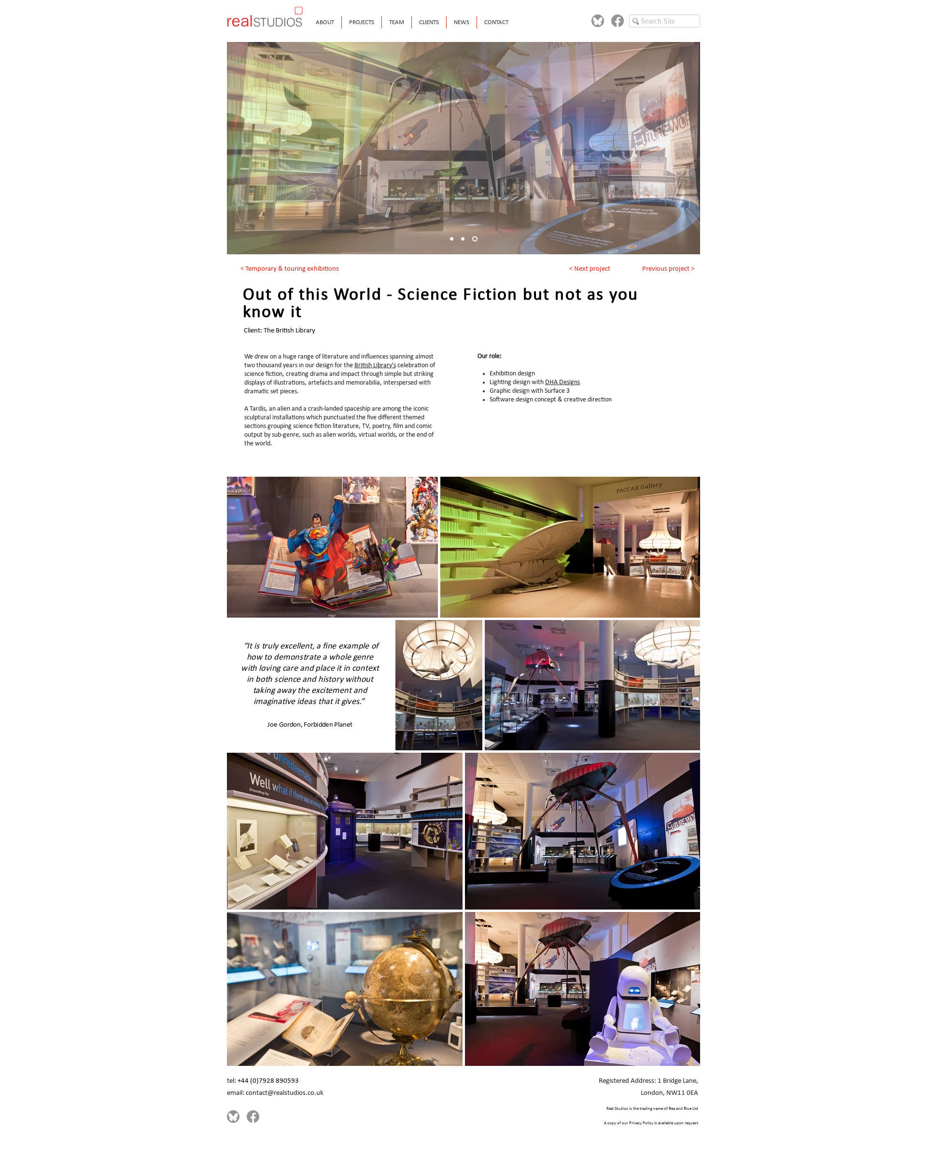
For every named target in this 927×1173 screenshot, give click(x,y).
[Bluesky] (597, 20)
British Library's (375, 365)
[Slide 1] (451, 239)
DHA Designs (562, 382)
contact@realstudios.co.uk (284, 1093)
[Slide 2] (462, 239)
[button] (361, 22)
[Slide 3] (475, 239)
